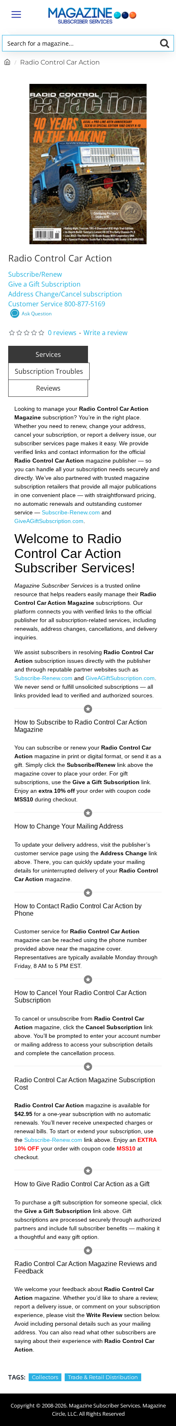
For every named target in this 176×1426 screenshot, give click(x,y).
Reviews (48, 388)
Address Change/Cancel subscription (65, 294)
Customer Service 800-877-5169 (56, 303)
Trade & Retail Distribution (103, 1377)
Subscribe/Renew (35, 274)
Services (48, 354)
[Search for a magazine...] (164, 43)
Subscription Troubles (49, 371)
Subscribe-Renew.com (71, 512)
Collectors (45, 1377)
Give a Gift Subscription (44, 284)
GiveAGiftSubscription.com (48, 521)
